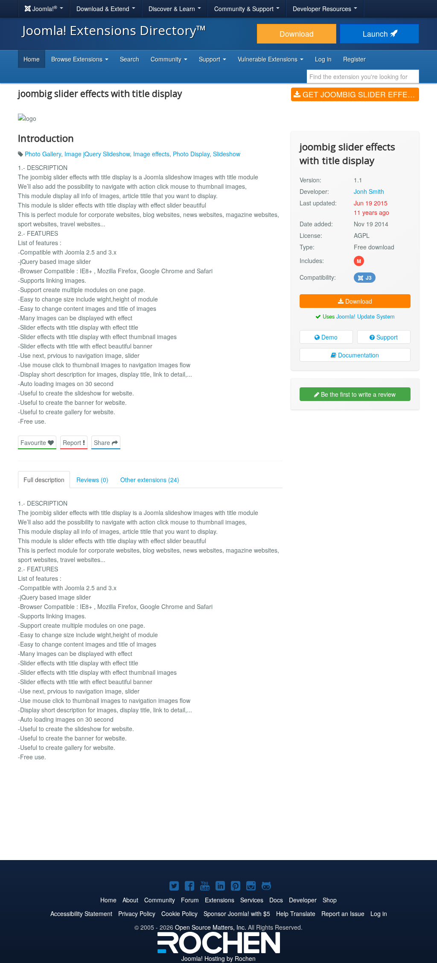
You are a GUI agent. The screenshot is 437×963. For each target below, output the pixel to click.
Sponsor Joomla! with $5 (237, 913)
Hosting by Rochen (218, 958)
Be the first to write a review (357, 394)
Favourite (34, 442)
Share (103, 442)
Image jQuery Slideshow (97, 153)
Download (297, 33)
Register (354, 59)
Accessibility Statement (81, 913)
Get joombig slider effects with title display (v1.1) (359, 94)
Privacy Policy (136, 913)
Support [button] (210, 59)
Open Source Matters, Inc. (210, 927)
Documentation (357, 355)
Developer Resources (323, 8)
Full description (43, 479)
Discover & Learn (173, 8)
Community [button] (167, 59)
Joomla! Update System (365, 316)
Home (31, 59)
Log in (323, 59)
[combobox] (363, 76)
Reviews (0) (92, 479)
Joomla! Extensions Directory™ (114, 30)
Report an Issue (342, 913)
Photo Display (191, 153)
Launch (376, 33)
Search (129, 59)
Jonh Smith (369, 191)
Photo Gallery (43, 153)
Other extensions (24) (149, 479)
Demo (329, 337)
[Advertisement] (355, 471)
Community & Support (244, 8)
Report (73, 442)
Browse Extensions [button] (77, 59)
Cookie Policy (179, 913)
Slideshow (226, 153)
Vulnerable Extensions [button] (268, 59)
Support (386, 337)
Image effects (151, 153)
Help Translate (295, 913)
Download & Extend (103, 8)
